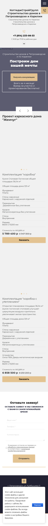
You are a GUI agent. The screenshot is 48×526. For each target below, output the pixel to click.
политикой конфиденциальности (19, 450)
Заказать (24, 240)
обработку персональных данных (21, 447)
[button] (44, 10)
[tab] (21, 169)
